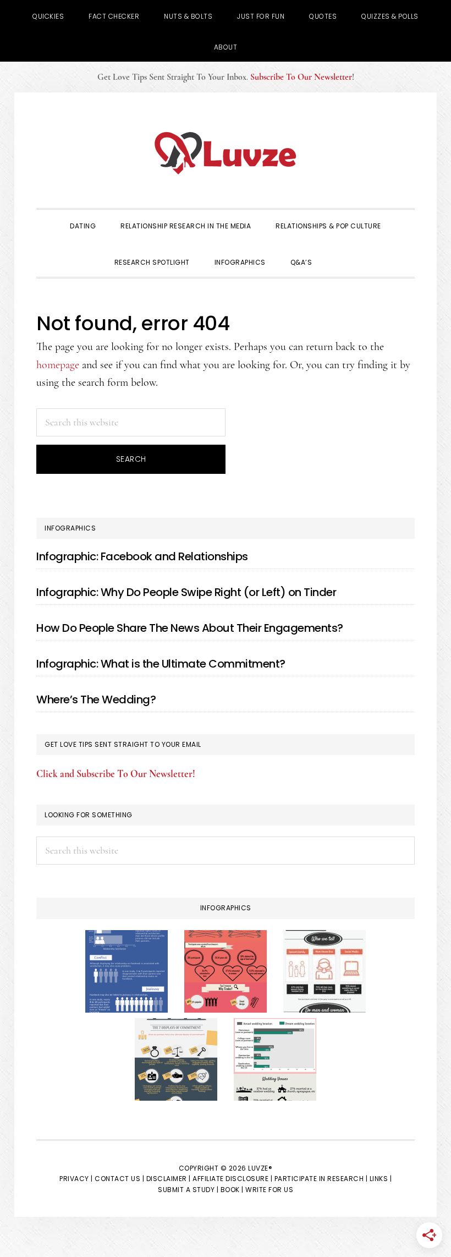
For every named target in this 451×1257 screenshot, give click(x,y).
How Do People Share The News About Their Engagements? (189, 628)
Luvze (226, 153)
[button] (337, 253)
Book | (232, 1189)
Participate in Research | (321, 1178)
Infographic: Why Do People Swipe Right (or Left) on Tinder (186, 592)
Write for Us (269, 1189)
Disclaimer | (168, 1178)
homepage (57, 364)
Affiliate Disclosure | (232, 1178)
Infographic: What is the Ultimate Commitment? (160, 663)
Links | (381, 1178)
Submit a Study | (188, 1189)
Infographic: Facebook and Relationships (142, 556)
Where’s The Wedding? (96, 699)
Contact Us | (119, 1178)
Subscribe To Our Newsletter (301, 77)
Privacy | (76, 1178)
